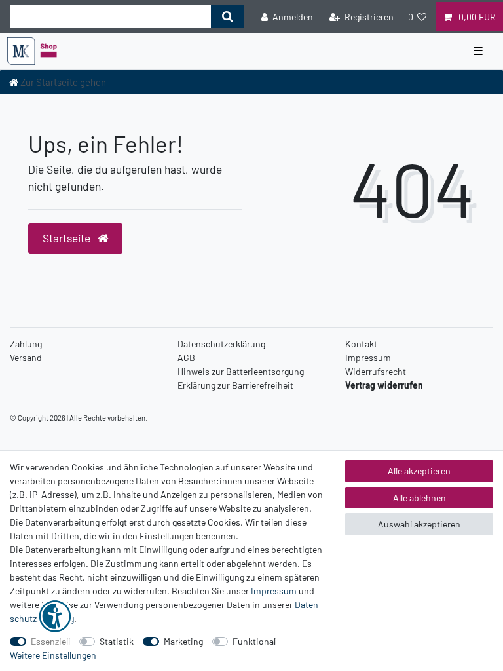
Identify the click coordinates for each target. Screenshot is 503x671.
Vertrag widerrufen (384, 385)
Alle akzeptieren (419, 470)
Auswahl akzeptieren (419, 523)
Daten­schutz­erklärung (221, 343)
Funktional (254, 641)
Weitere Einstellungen (53, 655)
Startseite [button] (68, 238)
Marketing (183, 641)
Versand (26, 357)
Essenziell (50, 641)
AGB (186, 357)
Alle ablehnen (419, 497)
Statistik (117, 641)
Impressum (368, 357)
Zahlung (26, 343)
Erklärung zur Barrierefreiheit (235, 385)
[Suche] (227, 16)
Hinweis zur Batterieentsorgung (240, 371)
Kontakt (361, 343)
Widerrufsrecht (375, 371)
